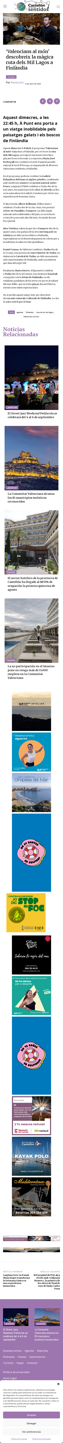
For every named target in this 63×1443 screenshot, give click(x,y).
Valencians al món (31, 316)
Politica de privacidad (41, 1439)
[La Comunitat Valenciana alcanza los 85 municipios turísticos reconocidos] (31, 458)
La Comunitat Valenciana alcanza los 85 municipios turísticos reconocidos (31, 497)
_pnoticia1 (12, 487)
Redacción (17, 82)
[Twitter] (50, 101)
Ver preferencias (31, 1431)
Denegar (31, 1423)
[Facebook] (43, 101)
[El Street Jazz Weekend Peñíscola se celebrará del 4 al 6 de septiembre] (31, 377)
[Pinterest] (57, 101)
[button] (58, 1384)
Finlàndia (29, 312)
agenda (20, 312)
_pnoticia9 (12, 407)
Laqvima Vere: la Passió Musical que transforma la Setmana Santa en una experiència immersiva (16, 1280)
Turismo (11, 77)
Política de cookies (19, 1439)
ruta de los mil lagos (45, 312)
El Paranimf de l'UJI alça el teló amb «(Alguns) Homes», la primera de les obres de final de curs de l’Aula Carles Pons (47, 1282)
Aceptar (31, 1415)
